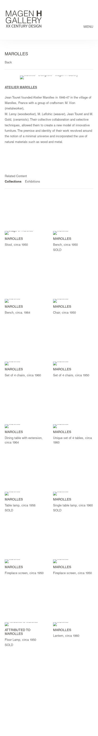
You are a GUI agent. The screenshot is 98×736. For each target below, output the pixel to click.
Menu (88, 27)
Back (8, 62)
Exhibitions (32, 182)
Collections (13, 182)
